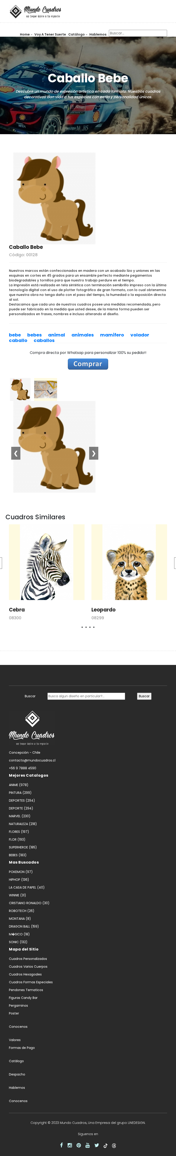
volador (139, 335)
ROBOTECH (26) (21, 911)
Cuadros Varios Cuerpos (28, 966)
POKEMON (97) (21, 872)
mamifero (112, 335)
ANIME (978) (18, 785)
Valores (15, 1040)
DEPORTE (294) (21, 808)
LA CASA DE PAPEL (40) (27, 887)
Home (25, 34)
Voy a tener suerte (50, 34)
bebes (34, 335)
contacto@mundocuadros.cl (32, 760)
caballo (18, 340)
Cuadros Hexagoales (25, 974)
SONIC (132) (18, 942)
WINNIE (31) (17, 895)
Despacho (17, 1074)
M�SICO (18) (19, 934)
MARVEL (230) (19, 816)
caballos (44, 340)
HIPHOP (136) (19, 879)
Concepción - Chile (24, 752)
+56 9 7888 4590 (22, 768)
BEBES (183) (18, 855)
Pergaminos (18, 1005)
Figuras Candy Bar (23, 997)
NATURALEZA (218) (23, 824)
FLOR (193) (17, 839)
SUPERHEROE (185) (23, 847)
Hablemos (98, 34)
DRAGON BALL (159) (24, 926)
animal (56, 335)
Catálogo (76, 34)
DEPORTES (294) (22, 800)
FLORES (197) (19, 831)
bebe (15, 335)
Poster (14, 1013)
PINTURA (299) (20, 792)
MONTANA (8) (20, 918)
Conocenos (18, 1026)
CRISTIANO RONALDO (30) (29, 903)
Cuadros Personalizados (28, 958)
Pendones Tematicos (26, 990)
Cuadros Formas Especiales (31, 982)
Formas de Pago (22, 1047)
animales (83, 335)
